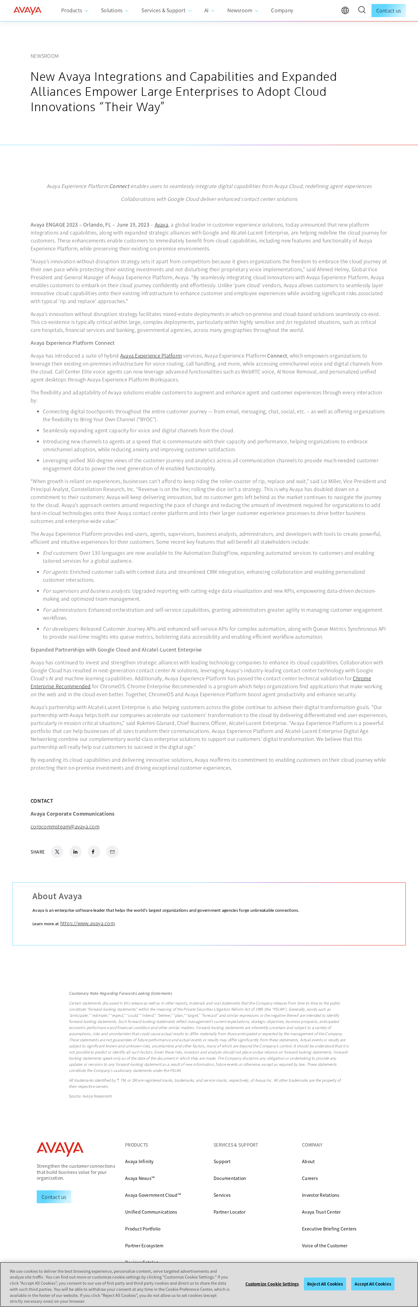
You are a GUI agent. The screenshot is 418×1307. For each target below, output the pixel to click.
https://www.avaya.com (87, 923)
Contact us (388, 10)
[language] (346, 12)
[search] (361, 10)
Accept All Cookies (373, 1284)
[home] (27, 10)
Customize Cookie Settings (272, 1284)
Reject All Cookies (325, 1284)
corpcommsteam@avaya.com (65, 826)
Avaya (161, 224)
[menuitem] (75, 10)
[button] (361, 10)
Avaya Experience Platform (151, 355)
